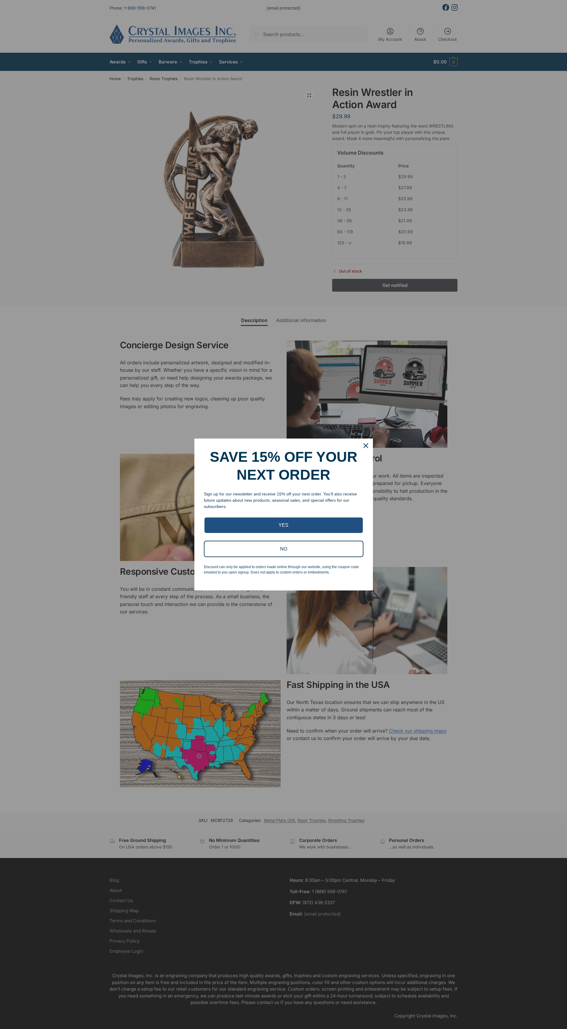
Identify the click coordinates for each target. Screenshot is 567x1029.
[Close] (366, 446)
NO (283, 548)
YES (283, 525)
